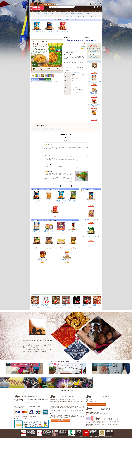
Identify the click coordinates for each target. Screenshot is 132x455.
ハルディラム (73, 72)
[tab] (33, 11)
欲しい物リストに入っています (94, 54)
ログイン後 (32, 81)
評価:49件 (84, 48)
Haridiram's (77, 72)
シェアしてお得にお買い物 (50, 81)
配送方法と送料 (80, 412)
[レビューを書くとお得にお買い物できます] (47, 80)
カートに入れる (94, 73)
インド (72, 80)
